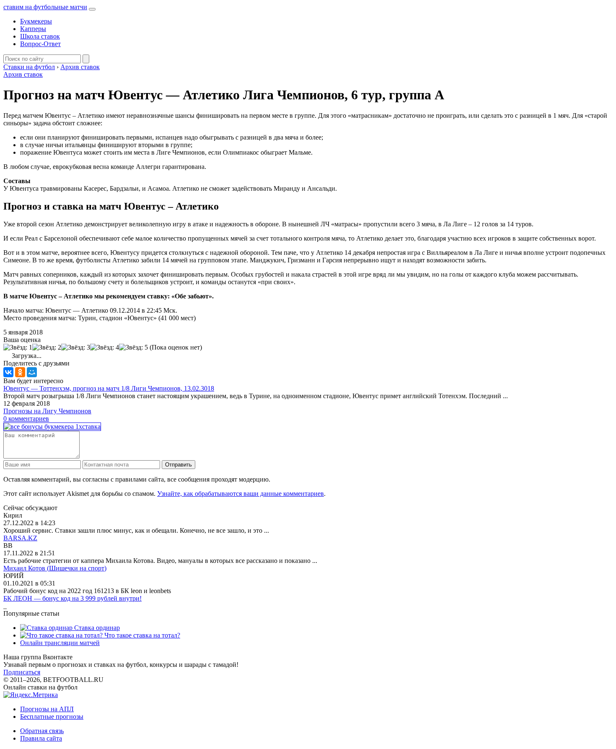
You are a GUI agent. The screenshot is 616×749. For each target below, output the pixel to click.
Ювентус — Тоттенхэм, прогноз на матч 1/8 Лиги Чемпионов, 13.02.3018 (108, 388)
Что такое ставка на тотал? (141, 635)
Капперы (33, 28)
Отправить (178, 464)
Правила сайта (41, 738)
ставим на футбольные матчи (45, 6)
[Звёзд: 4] (104, 347)
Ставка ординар (96, 627)
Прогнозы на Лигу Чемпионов (47, 411)
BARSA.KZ (20, 538)
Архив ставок (23, 74)
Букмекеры (36, 21)
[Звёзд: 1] (17, 347)
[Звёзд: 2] (46, 347)
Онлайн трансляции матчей (60, 642)
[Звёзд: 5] (133, 347)
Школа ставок (40, 36)
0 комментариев (26, 418)
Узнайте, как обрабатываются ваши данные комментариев (240, 493)
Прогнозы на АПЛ (47, 709)
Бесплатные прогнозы (51, 716)
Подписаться (21, 672)
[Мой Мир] (32, 372)
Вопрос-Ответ (40, 43)
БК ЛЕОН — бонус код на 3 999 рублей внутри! (72, 598)
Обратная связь (42, 730)
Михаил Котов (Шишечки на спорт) (54, 568)
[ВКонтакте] (8, 372)
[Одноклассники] (20, 372)
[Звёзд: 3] (75, 347)
